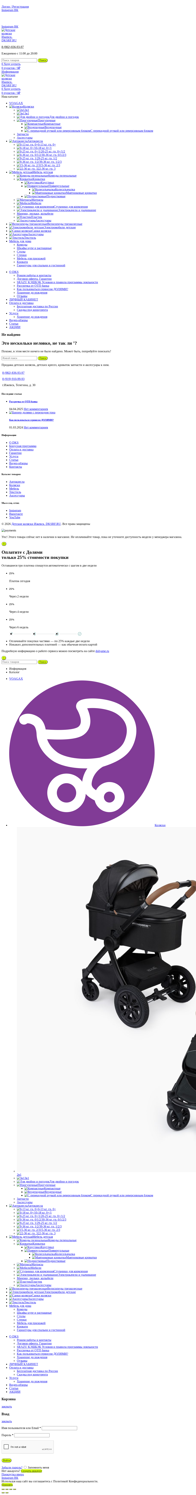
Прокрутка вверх (13, 1474)
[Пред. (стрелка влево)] (3, 1492)
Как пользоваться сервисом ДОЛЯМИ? (31, 419)
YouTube (14, 517)
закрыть (7, 1406)
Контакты (15, 466)
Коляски (14, 485)
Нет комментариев (36, 409)
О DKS (14, 442)
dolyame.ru (102, 651)
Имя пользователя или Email (21, 1428)
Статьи (13, 459)
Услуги (13, 456)
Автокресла (16, 481)
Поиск (42, 60)
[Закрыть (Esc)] (3, 1489)
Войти (6, 1460)
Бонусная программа (22, 446)
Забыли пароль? (12, 1467)
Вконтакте (16, 514)
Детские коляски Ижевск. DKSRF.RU (36, 524)
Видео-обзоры (18, 463)
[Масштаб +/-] (14, 1489)
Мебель (14, 488)
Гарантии (15, 453)
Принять (7, 1484)
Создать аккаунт (31, 1471)
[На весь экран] (10, 1489)
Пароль (7, 1435)
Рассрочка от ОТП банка (23, 401)
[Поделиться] (6, 1489)
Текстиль (15, 492)
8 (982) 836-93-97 (183, 20)
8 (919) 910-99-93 (13, 379)
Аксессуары (17, 495)
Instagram (15, 510)
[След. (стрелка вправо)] (6, 1492)
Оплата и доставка (21, 449)
